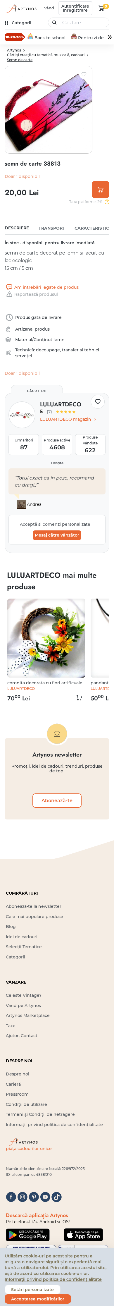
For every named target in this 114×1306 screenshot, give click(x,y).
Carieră (13, 1084)
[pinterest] (34, 1197)
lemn (59, 339)
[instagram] (22, 1197)
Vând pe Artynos (23, 1005)
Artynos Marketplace (28, 1015)
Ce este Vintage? (24, 995)
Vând (49, 8)
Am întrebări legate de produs (46, 287)
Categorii (15, 957)
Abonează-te (57, 800)
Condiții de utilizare (26, 1104)
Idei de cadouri (21, 936)
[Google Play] (28, 1234)
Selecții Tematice (24, 946)
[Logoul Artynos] (21, 8)
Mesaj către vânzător (57, 535)
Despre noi (17, 1074)
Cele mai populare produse (34, 916)
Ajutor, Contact (21, 1035)
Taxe (10, 1025)
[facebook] (11, 1197)
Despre (57, 463)
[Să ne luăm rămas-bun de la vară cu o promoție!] (15, 37)
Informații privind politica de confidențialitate (54, 1124)
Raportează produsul (36, 294)
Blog (11, 926)
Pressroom (17, 1094)
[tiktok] (56, 1197)
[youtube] (45, 1197)
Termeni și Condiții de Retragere (40, 1114)
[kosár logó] (101, 8)
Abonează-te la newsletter (33, 906)
